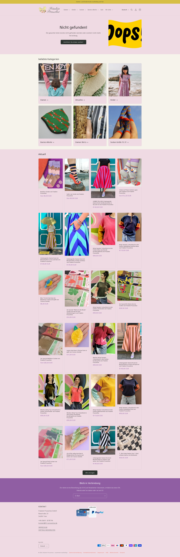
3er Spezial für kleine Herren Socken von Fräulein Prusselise (128, 304)
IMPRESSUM (42, 527)
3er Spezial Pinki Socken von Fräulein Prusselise (48, 462)
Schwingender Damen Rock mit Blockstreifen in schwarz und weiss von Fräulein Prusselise (102, 459)
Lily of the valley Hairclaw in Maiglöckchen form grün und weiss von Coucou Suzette (75, 455)
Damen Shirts (80, 142)
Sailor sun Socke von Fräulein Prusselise (75, 195)
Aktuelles (79, 100)
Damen (43, 100)
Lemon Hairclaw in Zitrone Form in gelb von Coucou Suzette (77, 351)
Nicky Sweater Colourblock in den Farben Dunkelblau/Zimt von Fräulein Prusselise (129, 409)
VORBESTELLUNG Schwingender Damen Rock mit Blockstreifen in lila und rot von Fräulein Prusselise (103, 202)
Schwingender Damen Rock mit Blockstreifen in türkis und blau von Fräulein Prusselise (76, 260)
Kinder (113, 100)
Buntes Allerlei (46, 142)
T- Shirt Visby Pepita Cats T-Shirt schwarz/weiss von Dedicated (128, 454)
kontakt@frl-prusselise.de (47, 523)
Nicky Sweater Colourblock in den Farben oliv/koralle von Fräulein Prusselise (103, 308)
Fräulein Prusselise (48, 552)
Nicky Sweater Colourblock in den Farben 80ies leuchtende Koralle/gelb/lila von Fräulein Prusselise (103, 251)
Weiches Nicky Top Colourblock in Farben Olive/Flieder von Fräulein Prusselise (50, 411)
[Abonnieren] (105, 496)
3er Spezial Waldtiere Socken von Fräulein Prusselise (50, 359)
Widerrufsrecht (114, 552)
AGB (107, 552)
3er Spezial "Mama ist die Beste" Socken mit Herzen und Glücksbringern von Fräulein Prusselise (76, 312)
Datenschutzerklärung (75, 552)
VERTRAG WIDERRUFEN (46, 530)
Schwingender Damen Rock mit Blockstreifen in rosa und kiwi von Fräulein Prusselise (50, 259)
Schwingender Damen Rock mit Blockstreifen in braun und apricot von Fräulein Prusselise (129, 364)
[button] (67, 10)
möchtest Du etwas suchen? (73, 42)
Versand (122, 552)
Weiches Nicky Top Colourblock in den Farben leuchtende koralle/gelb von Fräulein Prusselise (77, 415)
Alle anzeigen (90, 473)
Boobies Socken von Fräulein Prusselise (48, 192)
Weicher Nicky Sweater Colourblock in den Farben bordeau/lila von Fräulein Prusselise (100, 360)
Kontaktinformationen (89, 552)
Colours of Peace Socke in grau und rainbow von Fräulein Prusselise (128, 191)
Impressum (101, 552)
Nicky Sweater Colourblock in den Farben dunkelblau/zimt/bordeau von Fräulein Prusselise (129, 246)
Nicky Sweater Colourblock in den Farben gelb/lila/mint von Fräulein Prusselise (103, 411)
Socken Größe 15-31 (118, 142)
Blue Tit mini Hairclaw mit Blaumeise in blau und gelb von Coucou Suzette (49, 299)
